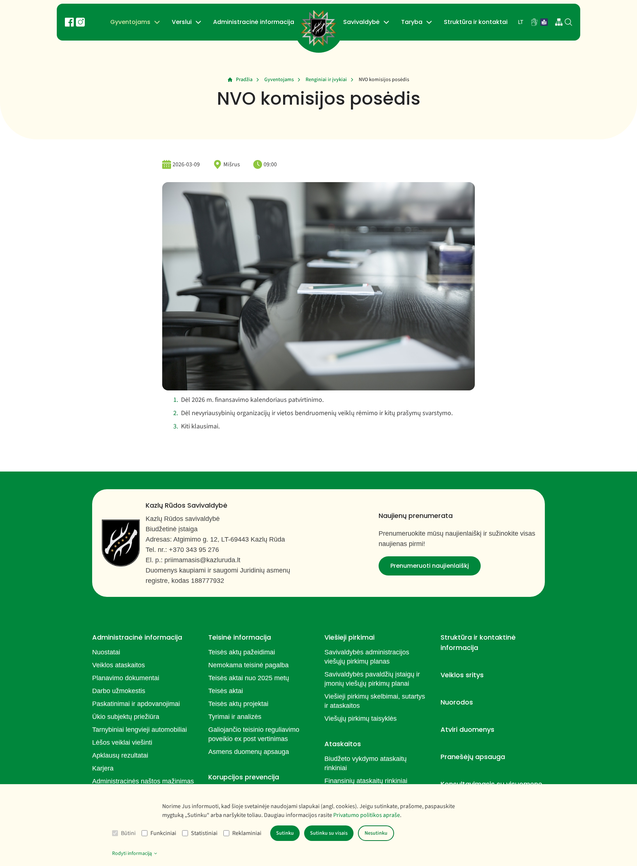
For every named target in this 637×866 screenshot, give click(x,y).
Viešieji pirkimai (349, 637)
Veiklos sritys (462, 674)
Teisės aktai (225, 691)
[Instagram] (80, 22)
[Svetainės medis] (559, 22)
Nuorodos (457, 702)
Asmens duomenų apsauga (248, 751)
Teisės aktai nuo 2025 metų (248, 678)
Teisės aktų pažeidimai (241, 652)
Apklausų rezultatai (120, 755)
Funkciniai (163, 833)
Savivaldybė (361, 22)
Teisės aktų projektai (238, 703)
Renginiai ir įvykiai (326, 79)
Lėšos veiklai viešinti (122, 742)
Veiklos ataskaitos (118, 665)
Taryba (411, 22)
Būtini (128, 833)
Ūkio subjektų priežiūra (125, 716)
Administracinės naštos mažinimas (143, 781)
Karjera (103, 768)
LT (520, 22)
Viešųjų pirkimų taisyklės (360, 718)
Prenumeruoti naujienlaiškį (429, 565)
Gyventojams (130, 22)
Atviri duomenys (467, 729)
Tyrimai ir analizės (234, 716)
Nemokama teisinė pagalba (248, 665)
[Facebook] (69, 22)
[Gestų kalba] (534, 22)
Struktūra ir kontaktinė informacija (478, 642)
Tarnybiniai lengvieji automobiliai (139, 729)
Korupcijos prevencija (243, 777)
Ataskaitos (342, 743)
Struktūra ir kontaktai (476, 22)
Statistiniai (204, 833)
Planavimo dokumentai (125, 678)
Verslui (182, 22)
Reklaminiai (246, 833)
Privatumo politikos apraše (366, 815)
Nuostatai (106, 652)
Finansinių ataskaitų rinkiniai (365, 781)
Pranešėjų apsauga (473, 756)
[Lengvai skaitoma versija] (544, 22)
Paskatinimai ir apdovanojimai (136, 703)
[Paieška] (568, 22)
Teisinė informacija (239, 637)
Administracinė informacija (253, 22)
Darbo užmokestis (118, 691)
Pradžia (244, 79)
